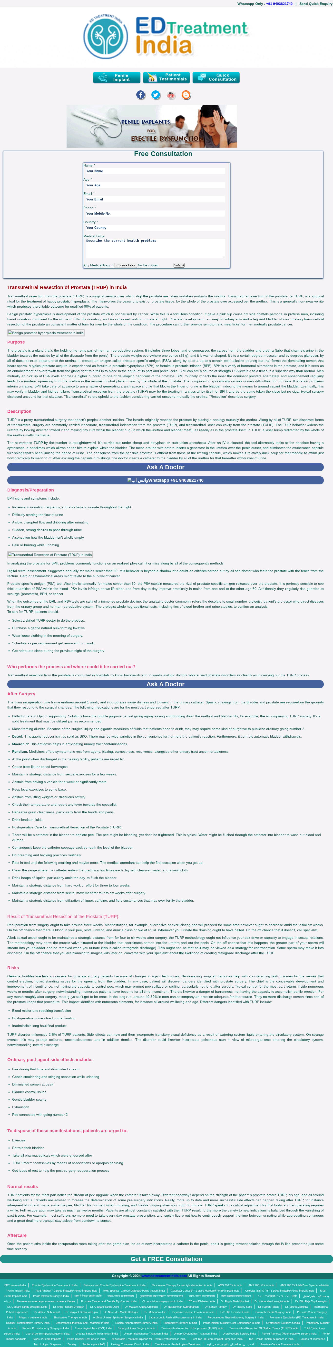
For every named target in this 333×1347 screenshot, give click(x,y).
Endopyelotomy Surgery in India (136, 1328)
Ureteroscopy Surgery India (239, 1333)
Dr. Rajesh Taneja (268, 1306)
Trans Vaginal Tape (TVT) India (93, 1328)
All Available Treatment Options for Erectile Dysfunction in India (149, 1338)
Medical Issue (94, 236)
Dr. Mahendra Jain (155, 1312)
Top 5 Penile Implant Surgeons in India (271, 1338)
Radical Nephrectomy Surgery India (136, 1322)
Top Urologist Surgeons (47, 1344)
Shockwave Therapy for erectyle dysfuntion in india (182, 1285)
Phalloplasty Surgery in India (180, 1322)
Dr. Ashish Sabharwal (46, 1312)
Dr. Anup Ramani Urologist (68, 1306)
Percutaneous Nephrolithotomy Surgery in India (236, 1317)
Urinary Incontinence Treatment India (146, 1333)
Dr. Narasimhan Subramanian (181, 1306)
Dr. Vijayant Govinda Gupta (82, 1312)
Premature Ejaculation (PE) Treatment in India (296, 1317)
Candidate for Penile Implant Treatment (178, 1344)
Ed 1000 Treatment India (234, 1312)
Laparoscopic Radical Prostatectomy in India (175, 1317)
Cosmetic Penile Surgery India (273, 1312)
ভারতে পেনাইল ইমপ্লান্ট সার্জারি (121, 1296)
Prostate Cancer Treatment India (280, 1344)
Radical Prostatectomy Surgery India (27, 1322)
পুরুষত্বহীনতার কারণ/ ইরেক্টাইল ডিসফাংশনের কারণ (161, 1296)
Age (87, 179)
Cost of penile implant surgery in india (47, 1333)
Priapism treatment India (33, 1317)
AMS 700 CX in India (230, 1285)
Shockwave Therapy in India (70, 1317)
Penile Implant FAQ (94, 1344)
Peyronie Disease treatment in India (193, 1312)
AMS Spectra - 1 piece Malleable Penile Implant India (134, 1290)
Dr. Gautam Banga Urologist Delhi (27, 1306)
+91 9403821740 (269, 4)
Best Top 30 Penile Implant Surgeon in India (217, 1338)
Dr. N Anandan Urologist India (272, 1301)
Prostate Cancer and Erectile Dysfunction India (109, 1301)
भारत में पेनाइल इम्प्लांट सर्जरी (88, 1296)
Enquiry (72, 1344)
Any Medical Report (99, 265)
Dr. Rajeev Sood (242, 1306)
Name (89, 165)
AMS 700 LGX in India (261, 1285)
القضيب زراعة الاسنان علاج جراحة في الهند (231, 1344)
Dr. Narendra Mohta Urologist (121, 1312)
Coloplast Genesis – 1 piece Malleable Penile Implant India (205, 1290)
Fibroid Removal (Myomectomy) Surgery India (289, 1333)
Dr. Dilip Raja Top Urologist (311, 1301)
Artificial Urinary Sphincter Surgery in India (118, 1317)
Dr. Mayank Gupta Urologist (141, 1306)
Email (88, 194)
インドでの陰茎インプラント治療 (277, 1296)
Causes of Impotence (312, 1338)
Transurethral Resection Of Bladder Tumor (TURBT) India (263, 1328)
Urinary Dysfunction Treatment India (195, 1333)
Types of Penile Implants (46, 1338)
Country (90, 222)
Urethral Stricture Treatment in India (97, 1333)
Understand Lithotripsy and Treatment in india (82, 1322)
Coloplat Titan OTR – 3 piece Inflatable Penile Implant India (279, 1290)
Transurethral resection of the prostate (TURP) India (192, 1328)
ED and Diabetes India (202, 1301)
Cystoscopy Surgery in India (283, 1322)
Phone (89, 208)
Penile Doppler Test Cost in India (86, 1338)
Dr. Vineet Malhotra (296, 1306)
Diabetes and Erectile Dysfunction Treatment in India (115, 1285)
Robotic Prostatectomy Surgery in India (45, 1328)
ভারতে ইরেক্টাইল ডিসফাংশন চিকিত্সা (236, 1296)
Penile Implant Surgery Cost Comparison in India (231, 1322)
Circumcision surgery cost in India (162, 1301)
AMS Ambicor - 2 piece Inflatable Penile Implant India (66, 1290)
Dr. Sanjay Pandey (216, 1306)
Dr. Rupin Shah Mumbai (235, 1301)
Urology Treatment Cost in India (130, 1344)
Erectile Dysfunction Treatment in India (55, 1285)
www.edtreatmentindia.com (164, 1276)
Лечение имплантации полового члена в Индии (46, 1301)
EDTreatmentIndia (15, 1285)
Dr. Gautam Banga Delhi (104, 1306)
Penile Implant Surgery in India (51, 1296)
